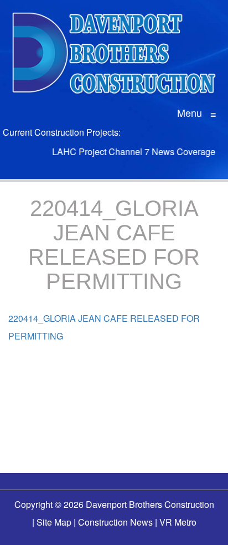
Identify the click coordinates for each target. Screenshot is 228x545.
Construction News (115, 522)
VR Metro (177, 522)
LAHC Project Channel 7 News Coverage (131, 151)
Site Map (54, 522)
